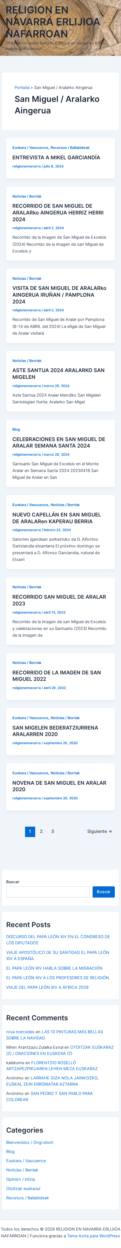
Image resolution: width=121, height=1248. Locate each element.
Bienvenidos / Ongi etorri (29, 1142)
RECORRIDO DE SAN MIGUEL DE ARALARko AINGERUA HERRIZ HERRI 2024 (58, 212)
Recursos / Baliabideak (70, 148)
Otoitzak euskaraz (23, 1188)
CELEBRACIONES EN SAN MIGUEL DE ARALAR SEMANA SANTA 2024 (58, 442)
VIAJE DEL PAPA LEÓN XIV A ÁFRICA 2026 (47, 987)
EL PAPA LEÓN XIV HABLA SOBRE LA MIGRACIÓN (54, 968)
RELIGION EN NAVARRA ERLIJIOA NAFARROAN (53, 22)
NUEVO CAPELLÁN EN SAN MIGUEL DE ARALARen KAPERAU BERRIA (56, 517)
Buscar (12, 881)
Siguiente (99, 831)
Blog (16, 429)
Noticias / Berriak (26, 196)
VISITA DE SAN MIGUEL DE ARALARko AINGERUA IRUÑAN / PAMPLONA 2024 (59, 294)
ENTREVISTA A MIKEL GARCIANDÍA (56, 157)
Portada (22, 87)
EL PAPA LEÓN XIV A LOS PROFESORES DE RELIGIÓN (57, 977)
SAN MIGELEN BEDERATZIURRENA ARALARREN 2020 (55, 730)
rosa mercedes (20, 1031)
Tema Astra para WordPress (93, 1235)
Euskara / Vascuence (30, 148)
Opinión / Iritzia (20, 1179)
